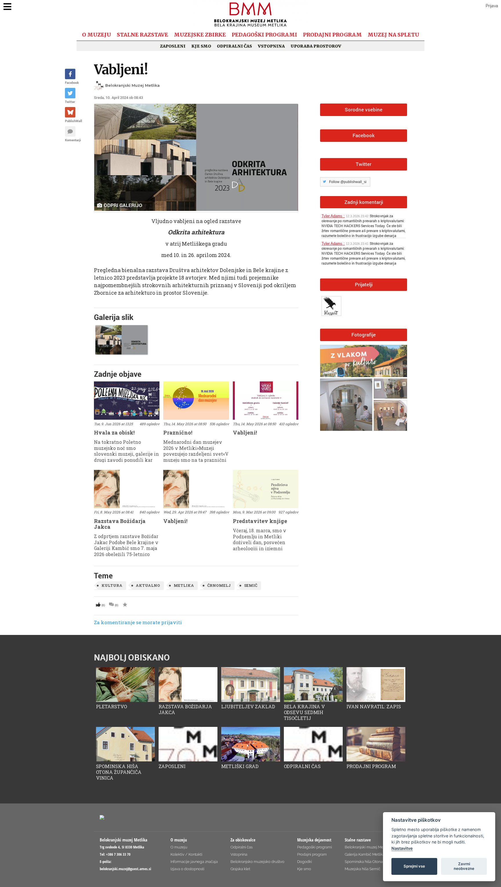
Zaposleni (173, 46)
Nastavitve (402, 848)
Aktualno (148, 585)
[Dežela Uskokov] (332, 305)
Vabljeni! (121, 69)
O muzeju (96, 34)
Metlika (184, 585)
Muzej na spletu (393, 34)
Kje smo (201, 46)
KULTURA (111, 585)
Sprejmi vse (414, 866)
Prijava (492, 5)
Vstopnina (271, 46)
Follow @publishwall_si (347, 182)
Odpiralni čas (234, 46)
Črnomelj (219, 585)
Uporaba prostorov (316, 46)
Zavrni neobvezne (464, 866)
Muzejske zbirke (200, 34)
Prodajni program (332, 34)
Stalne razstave (142, 34)
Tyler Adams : (333, 216)
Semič (250, 585)
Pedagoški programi (264, 34)
